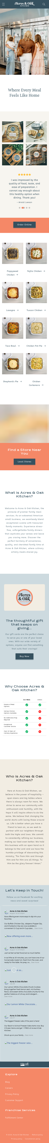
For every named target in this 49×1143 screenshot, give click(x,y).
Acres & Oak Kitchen (18, 911)
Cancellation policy (32, 1139)
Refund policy (37, 1135)
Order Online (24, 224)
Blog (7, 1082)
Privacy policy (16, 1139)
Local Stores (24, 461)
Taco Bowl (10, 346)
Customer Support (14, 1100)
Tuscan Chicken (34, 310)
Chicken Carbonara (34, 383)
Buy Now (24, 656)
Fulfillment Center (14, 1118)
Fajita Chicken (34, 271)
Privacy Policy (12, 1094)
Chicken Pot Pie (34, 346)
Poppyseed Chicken (12, 273)
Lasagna (10, 310)
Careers (9, 1088)
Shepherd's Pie (10, 381)
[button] (3, 4)
